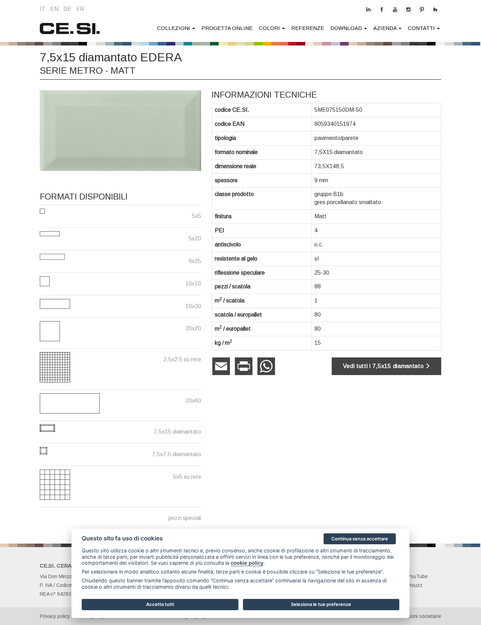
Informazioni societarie (416, 616)
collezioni (174, 28)
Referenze (307, 28)
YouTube (418, 576)
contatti (422, 28)
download (346, 28)
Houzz (415, 585)
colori (270, 28)
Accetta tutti (160, 604)
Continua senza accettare (359, 538)
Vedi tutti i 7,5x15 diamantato (384, 366)
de (67, 9)
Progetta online (226, 28)
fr (80, 9)
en (54, 9)
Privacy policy (55, 616)
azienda (385, 28)
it (42, 9)
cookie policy (247, 563)
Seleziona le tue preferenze (321, 604)
